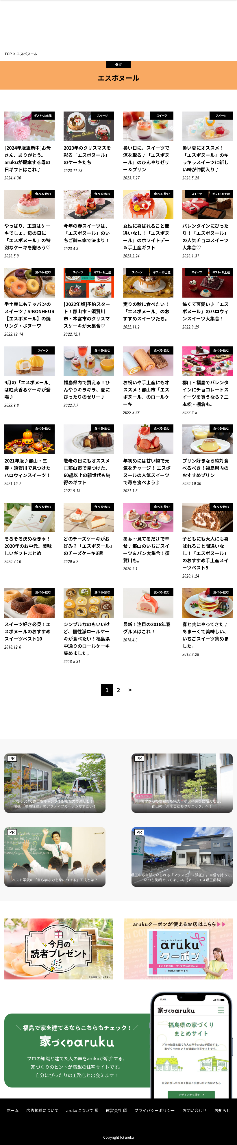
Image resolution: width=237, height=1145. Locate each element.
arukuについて (79, 1110)
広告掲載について (42, 1110)
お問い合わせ (194, 1110)
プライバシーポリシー (154, 1110)
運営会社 (114, 1110)
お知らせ (222, 1110)
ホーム (13, 1110)
